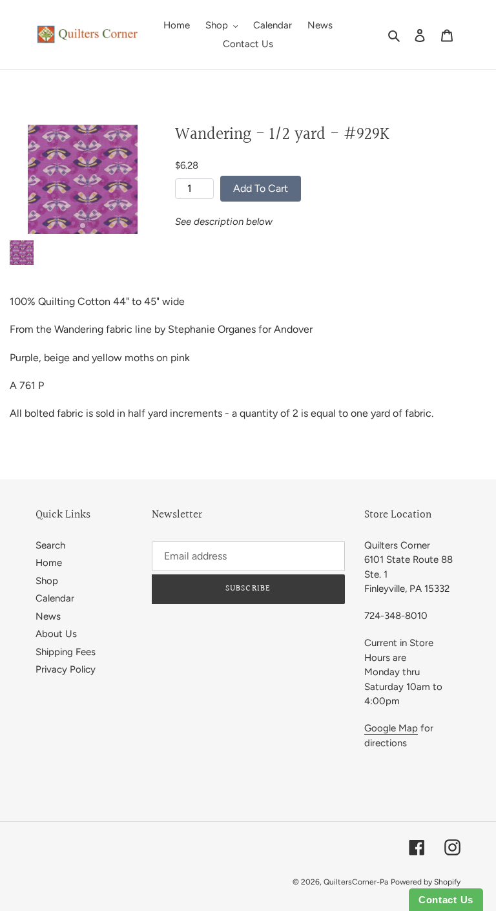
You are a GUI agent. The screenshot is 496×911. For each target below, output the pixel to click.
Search (50, 545)
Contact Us (445, 899)
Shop (47, 581)
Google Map (391, 728)
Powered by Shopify (425, 881)
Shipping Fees (66, 652)
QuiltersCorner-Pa (356, 881)
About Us (56, 634)
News (48, 616)
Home (49, 563)
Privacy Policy (66, 669)
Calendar (55, 598)
